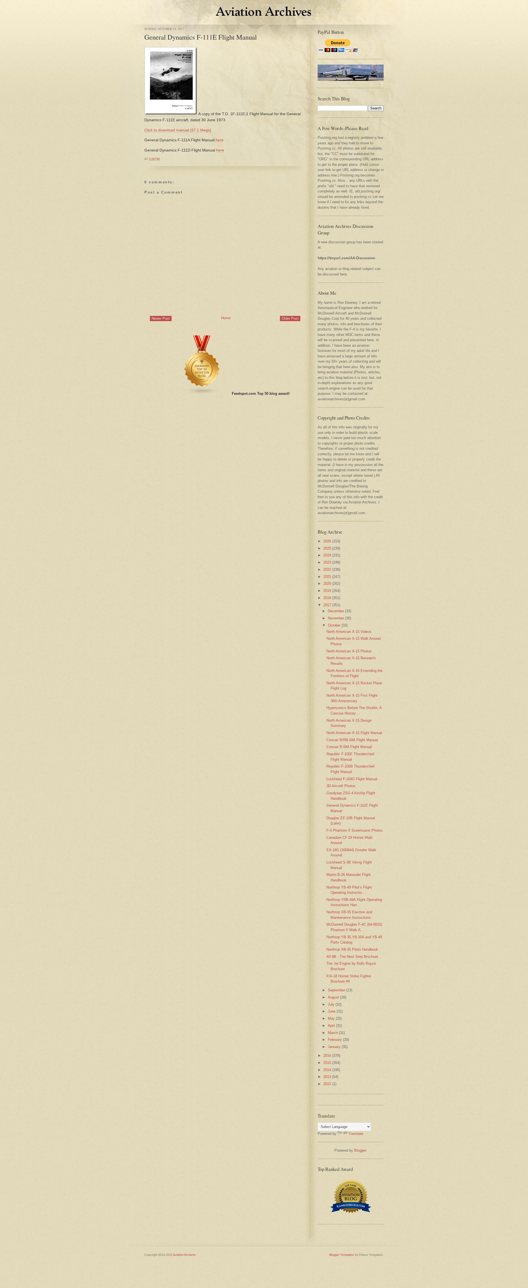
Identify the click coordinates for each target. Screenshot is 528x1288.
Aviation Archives (184, 1254)
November (336, 618)
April (331, 1026)
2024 (327, 555)
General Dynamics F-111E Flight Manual (200, 37)
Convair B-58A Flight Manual (349, 747)
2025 (327, 548)
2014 (327, 1070)
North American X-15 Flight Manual (354, 733)
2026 (327, 541)
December (336, 611)
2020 (327, 583)
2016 (327, 1055)
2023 (327, 562)
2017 (327, 605)
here (220, 140)
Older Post (290, 318)
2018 (327, 598)
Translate (355, 1134)
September (336, 990)
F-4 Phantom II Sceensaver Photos (354, 830)
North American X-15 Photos (349, 651)
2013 (327, 1077)
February (335, 1040)
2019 (327, 591)
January (334, 1047)
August (333, 997)
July (331, 1004)
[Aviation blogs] (202, 393)
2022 (327, 569)
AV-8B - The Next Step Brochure (352, 957)
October (334, 625)
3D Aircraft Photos (341, 786)
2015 (327, 1063)
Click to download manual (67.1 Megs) (177, 130)
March (333, 1033)
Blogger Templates (341, 1254)
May (331, 1018)
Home (225, 318)
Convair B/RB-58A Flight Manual (352, 740)
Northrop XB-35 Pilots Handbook (352, 949)
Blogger (360, 1150)
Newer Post (161, 318)
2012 (327, 1084)
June (332, 1011)
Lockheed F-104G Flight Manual (351, 779)
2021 (327, 577)
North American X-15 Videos (349, 632)
